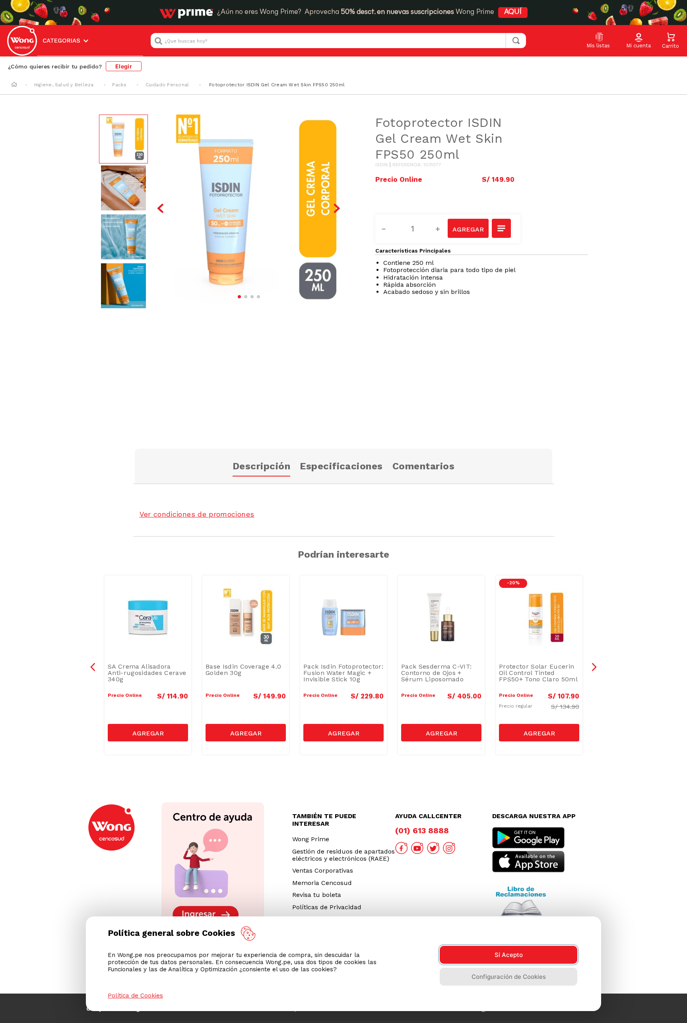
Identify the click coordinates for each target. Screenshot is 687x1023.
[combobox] (338, 40)
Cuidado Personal (167, 85)
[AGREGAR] (468, 228)
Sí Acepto (509, 955)
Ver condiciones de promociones (197, 514)
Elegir (123, 66)
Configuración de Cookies (509, 976)
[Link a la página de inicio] (14, 85)
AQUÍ (513, 12)
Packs (119, 85)
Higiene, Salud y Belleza (64, 85)
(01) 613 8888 (422, 830)
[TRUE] (148, 732)
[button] (638, 41)
